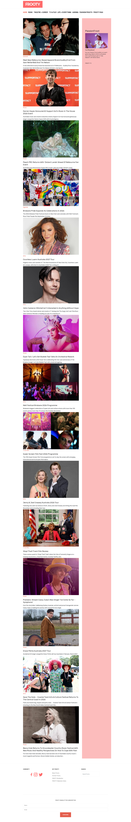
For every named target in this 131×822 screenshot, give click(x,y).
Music (25, 107)
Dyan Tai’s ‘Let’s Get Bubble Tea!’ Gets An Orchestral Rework (48, 357)
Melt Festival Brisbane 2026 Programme (40, 405)
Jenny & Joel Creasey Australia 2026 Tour (41, 503)
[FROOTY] (33, 4)
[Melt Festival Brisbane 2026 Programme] (51, 382)
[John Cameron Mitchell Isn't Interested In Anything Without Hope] (51, 285)
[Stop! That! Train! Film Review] (51, 528)
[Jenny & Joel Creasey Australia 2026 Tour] (51, 479)
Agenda (25, 207)
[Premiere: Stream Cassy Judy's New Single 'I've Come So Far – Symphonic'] (51, 576)
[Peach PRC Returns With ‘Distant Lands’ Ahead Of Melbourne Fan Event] (51, 139)
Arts (24, 256)
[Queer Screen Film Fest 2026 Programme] (51, 430)
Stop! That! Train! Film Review (35, 551)
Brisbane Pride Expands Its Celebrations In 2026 (43, 211)
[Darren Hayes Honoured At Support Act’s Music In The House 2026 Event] (51, 88)
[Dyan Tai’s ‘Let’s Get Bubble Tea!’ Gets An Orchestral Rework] (51, 333)
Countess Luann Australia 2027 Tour (38, 259)
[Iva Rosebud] (96, 40)
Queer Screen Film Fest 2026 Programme (40, 454)
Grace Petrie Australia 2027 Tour (37, 651)
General (25, 56)
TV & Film (26, 450)
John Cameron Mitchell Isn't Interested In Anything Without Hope (51, 308)
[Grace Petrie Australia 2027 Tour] (51, 627)
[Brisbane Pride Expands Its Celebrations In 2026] (51, 187)
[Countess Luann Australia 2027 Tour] (51, 236)
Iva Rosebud (89, 50)
